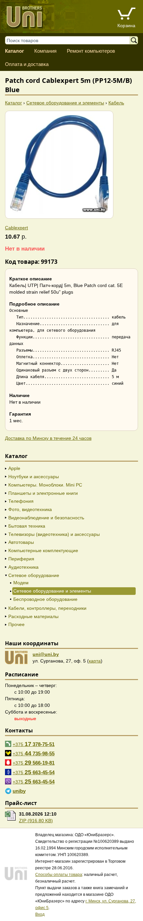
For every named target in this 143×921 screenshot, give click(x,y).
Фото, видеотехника (30, 509)
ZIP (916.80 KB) (36, 820)
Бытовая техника (26, 526)
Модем (21, 582)
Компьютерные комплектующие (43, 550)
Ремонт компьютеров (91, 51)
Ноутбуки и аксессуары (33, 476)
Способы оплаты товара (58, 874)
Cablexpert (16, 227)
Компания (45, 51)
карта (95, 660)
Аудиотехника (23, 567)
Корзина (126, 25)
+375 (34, 744)
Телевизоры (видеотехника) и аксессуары (54, 534)
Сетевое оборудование (33, 575)
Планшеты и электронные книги (43, 493)
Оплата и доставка (27, 64)
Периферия (21, 558)
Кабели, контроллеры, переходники (47, 608)
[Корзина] (126, 14)
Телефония (21, 501)
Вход (40, 914)
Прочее (16, 624)
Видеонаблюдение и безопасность (46, 517)
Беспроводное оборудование (45, 599)
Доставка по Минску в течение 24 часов (48, 438)
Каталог (14, 51)
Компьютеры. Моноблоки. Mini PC (45, 485)
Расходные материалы (33, 616)
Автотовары (21, 542)
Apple (14, 468)
